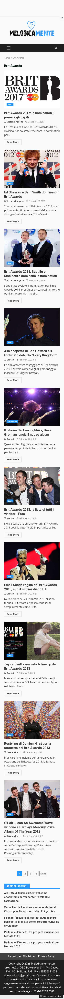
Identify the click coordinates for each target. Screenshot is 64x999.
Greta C (10, 359)
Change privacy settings (51, 996)
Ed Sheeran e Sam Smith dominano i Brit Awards (32, 169)
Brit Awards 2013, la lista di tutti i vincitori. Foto (32, 486)
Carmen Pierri (14, 752)
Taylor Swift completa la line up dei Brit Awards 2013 (32, 641)
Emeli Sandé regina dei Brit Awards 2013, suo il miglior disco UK (32, 561)
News (10, 104)
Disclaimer (29, 956)
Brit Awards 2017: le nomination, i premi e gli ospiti (32, 89)
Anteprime (12, 422)
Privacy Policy (46, 956)
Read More (13, 142)
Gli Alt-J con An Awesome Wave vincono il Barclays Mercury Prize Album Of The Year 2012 (32, 799)
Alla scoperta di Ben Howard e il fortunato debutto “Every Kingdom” (32, 327)
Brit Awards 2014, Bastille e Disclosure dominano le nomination (32, 248)
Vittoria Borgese (15, 201)
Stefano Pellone (15, 121)
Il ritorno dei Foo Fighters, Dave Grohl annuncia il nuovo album (32, 407)
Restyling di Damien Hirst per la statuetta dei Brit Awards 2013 (32, 720)
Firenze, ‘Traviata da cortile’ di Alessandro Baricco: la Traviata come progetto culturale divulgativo (31, 921)
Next (43, 873)
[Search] (56, 48)
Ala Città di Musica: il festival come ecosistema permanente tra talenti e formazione (27, 897)
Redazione (14, 956)
